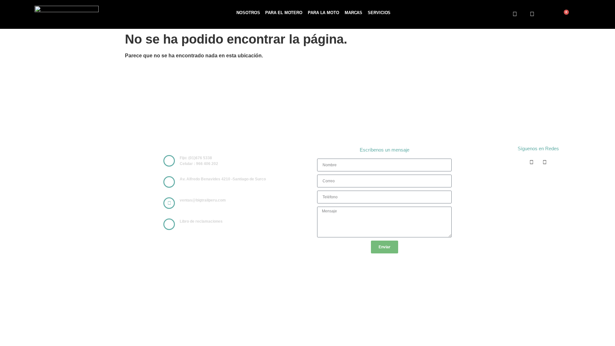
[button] (548, 15)
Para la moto (323, 12)
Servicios (379, 12)
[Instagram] (532, 14)
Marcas (353, 12)
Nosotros (248, 12)
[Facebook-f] (532, 162)
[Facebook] (514, 14)
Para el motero (283, 12)
